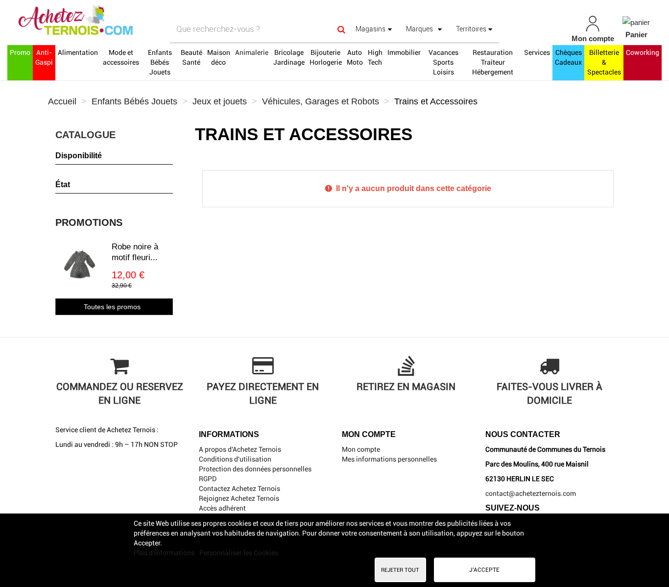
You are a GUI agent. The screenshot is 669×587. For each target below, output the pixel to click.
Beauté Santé (191, 57)
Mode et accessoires (121, 57)
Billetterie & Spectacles (604, 62)
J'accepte (484, 569)
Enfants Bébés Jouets (160, 62)
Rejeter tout (400, 569)
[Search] (341, 29)
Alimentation (78, 52)
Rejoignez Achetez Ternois (239, 498)
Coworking (642, 52)
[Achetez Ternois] (116, 21)
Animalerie (251, 52)
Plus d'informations (165, 553)
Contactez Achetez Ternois (239, 488)
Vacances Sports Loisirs (443, 62)
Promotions (88, 222)
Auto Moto (355, 57)
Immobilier (404, 52)
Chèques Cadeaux (568, 57)
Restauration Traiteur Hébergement (492, 62)
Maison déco (218, 57)
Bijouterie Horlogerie (326, 57)
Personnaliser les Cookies (238, 553)
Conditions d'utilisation (235, 459)
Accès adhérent (222, 508)
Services (537, 52)
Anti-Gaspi (44, 57)
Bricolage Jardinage (289, 57)
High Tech (375, 57)
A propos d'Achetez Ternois (240, 449)
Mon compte (361, 449)
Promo (20, 52)
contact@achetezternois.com (530, 493)
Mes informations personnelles (389, 459)
